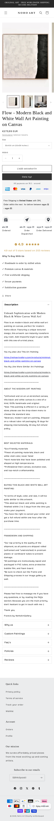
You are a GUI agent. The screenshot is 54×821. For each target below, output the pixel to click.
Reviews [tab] (9, 659)
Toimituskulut (7, 135)
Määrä (5, 152)
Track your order (14, 705)
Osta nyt (27, 177)
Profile (9, 736)
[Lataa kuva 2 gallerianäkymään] (27, 101)
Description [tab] (11, 304)
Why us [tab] (8, 624)
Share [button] (8, 296)
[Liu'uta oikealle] (51, 102)
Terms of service (14, 698)
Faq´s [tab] (7, 642)
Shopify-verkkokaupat (34, 816)
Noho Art (21, 816)
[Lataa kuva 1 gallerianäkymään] (13, 101)
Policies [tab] (9, 651)
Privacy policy (13, 692)
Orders (9, 729)
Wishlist (10, 711)
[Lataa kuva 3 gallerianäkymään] (41, 101)
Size (4, 140)
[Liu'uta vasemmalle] (3, 102)
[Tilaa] (41, 777)
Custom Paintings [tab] (14, 633)
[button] (6, 13)
